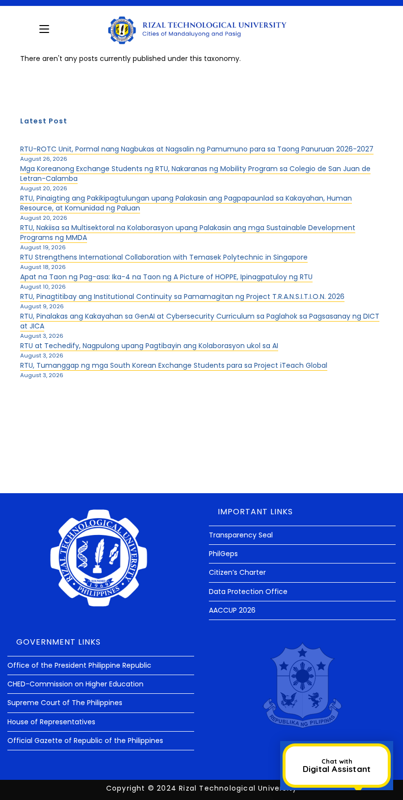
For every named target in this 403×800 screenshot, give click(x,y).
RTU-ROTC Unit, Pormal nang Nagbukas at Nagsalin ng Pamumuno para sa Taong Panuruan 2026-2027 (197, 149)
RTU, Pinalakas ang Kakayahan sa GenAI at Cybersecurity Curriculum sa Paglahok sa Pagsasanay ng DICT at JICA (199, 321)
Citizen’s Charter (237, 572)
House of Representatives (51, 722)
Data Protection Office (248, 591)
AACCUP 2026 (232, 610)
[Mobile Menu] (44, 29)
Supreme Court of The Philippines (64, 703)
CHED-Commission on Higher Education (75, 684)
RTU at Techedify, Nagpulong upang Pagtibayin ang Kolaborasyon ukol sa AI (149, 346)
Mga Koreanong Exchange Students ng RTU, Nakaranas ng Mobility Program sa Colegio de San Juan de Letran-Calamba (195, 173)
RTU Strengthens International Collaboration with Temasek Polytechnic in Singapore (164, 257)
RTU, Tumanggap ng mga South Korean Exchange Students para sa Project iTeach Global (173, 365)
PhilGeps (223, 554)
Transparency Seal (241, 535)
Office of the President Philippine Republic (79, 665)
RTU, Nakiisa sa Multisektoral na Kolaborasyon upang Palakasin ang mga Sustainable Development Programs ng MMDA (187, 232)
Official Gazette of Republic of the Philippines (85, 740)
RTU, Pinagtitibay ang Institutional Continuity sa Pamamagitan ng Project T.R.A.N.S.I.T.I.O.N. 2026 (182, 296)
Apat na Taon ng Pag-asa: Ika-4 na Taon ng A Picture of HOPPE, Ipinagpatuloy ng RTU (166, 277)
